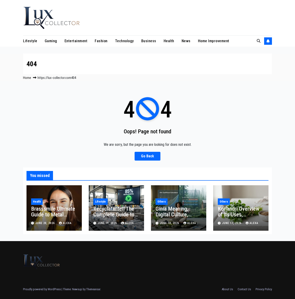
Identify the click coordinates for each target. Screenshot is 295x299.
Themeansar (93, 289)
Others (161, 201)
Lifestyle (30, 41)
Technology (124, 41)
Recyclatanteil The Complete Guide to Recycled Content (113, 215)
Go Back (147, 156)
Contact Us (244, 289)
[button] (258, 41)
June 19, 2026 (108, 223)
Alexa (67, 223)
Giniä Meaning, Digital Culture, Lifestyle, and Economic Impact (175, 217)
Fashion (101, 41)
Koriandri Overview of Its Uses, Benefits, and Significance (238, 217)
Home (27, 78)
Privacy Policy (264, 289)
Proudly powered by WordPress (42, 289)
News (186, 41)
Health (169, 41)
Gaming (51, 41)
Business (148, 41)
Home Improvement (213, 41)
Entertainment (76, 41)
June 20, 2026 (45, 223)
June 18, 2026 (170, 223)
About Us (227, 289)
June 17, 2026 (232, 223)
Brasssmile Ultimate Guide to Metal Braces (53, 215)
